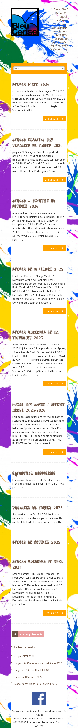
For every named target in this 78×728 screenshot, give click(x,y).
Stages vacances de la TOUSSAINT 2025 (35, 683)
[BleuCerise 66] (25, 9)
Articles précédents (31, 634)
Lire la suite (51, 118)
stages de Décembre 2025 (37, 269)
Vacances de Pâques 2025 (37, 508)
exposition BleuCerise (33, 473)
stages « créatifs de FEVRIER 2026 (31, 670)
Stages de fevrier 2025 (36, 542)
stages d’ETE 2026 (30, 84)
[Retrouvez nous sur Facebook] (39, 693)
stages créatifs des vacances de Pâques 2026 (38, 663)
